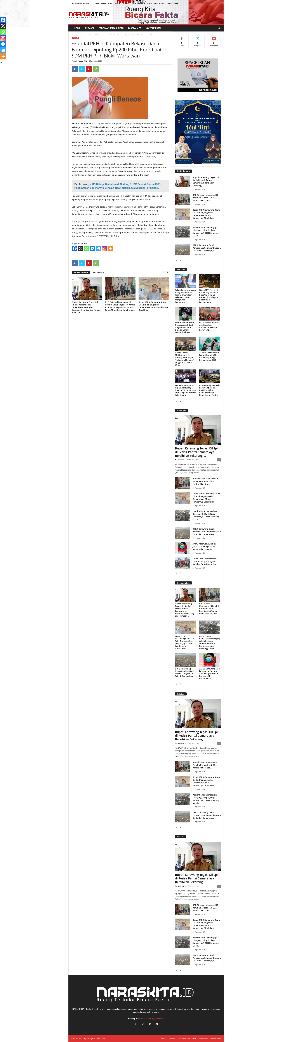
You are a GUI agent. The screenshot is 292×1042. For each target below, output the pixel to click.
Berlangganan (213, 38)
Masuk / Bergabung (104, 4)
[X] (80, 248)
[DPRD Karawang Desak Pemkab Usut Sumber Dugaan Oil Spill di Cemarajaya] (182, 249)
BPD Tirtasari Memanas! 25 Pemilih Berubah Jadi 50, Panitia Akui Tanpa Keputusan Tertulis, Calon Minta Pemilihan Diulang (120, 306)
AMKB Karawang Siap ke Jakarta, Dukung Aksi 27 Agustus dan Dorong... (204, 546)
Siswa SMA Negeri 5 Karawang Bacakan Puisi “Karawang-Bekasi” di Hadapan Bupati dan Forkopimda (208, 296)
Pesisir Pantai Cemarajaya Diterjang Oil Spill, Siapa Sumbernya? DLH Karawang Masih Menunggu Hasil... (209, 642)
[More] (110, 248)
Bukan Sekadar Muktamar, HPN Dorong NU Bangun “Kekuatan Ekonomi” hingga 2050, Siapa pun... (184, 358)
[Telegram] (98, 248)
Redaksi (126, 4)
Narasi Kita (82, 61)
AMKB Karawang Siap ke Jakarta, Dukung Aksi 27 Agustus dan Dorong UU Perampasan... (209, 673)
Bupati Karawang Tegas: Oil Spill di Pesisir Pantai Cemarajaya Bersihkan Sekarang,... (206, 181)
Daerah (83, 35)
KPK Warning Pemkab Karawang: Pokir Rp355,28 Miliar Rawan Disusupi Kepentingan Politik (209, 390)
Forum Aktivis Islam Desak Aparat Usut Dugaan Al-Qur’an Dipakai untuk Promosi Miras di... (184, 327)
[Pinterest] (89, 69)
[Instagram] (104, 248)
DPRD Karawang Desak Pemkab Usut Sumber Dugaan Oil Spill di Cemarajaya (207, 248)
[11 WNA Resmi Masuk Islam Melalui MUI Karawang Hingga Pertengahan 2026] (210, 344)
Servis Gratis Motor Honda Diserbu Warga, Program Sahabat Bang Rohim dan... (205, 561)
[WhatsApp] (96, 69)
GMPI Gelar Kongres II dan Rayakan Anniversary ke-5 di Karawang (209, 326)
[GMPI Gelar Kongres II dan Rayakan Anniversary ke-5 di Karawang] (210, 314)
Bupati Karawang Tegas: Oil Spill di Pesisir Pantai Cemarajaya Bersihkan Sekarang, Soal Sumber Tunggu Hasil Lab (86, 307)
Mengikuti (198, 37)
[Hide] (1, 62)
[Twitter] (82, 69)
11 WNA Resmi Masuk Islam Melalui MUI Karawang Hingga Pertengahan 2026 (209, 356)
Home (117, 4)
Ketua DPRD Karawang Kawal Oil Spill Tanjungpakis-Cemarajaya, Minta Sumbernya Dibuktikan (153, 306)
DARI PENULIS (98, 272)
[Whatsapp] (86, 248)
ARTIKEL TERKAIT (81, 272)
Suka (182, 37)
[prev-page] (163, 272)
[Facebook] (75, 69)
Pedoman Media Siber (142, 4)
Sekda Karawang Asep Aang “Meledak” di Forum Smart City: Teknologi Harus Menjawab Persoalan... (185, 296)
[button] (219, 28)
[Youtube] (156, 1024)
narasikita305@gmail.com (152, 1019)
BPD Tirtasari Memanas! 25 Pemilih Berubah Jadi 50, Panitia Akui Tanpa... (205, 198)
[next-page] (167, 272)
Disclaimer (159, 4)
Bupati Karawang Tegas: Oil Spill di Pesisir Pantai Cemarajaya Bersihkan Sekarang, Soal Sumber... (184, 609)
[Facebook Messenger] (92, 248)
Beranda (75, 35)
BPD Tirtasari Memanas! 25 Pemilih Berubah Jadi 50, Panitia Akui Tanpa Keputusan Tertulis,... (209, 608)
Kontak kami (172, 4)
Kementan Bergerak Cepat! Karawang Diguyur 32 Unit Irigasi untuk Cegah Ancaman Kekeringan (185, 390)
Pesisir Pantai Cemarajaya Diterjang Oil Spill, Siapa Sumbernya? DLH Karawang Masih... (206, 231)
